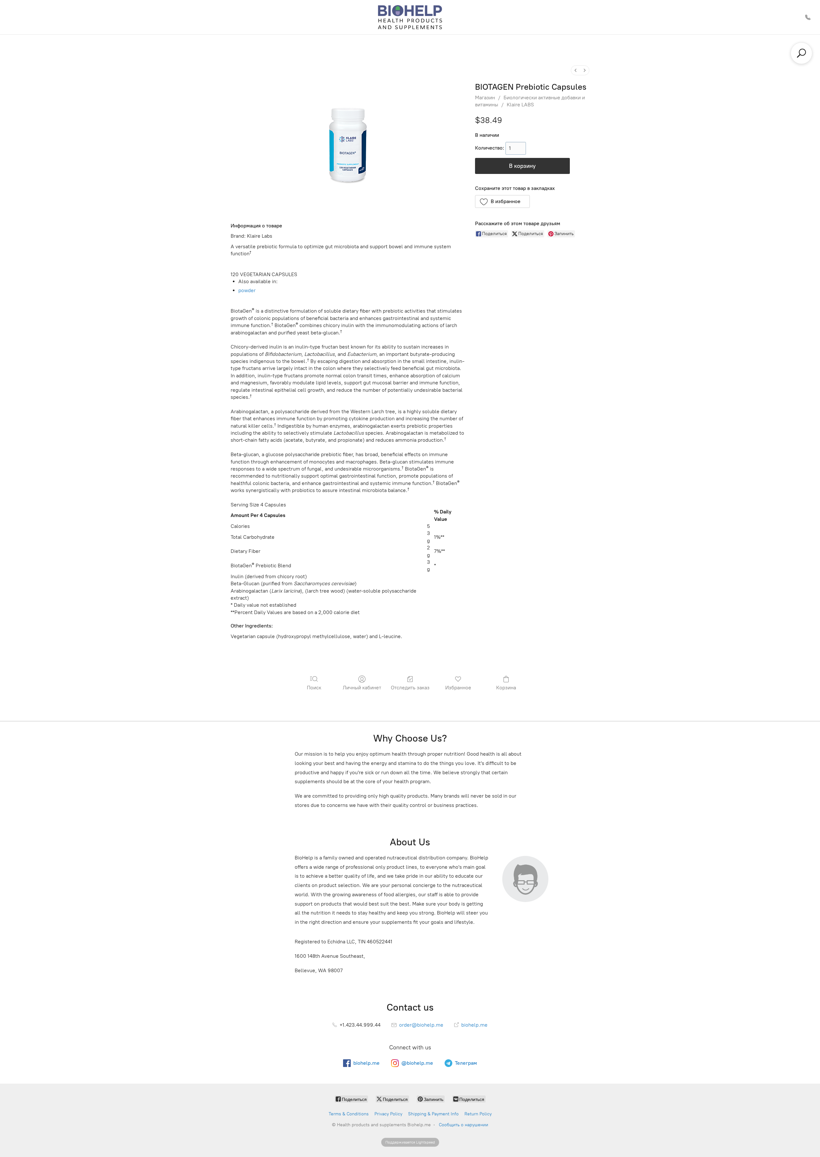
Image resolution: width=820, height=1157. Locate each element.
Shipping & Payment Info (433, 1114)
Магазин (485, 97)
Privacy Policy (388, 1114)
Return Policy (478, 1114)
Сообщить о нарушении (463, 1125)
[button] (502, 201)
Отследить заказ (410, 688)
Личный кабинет (362, 688)
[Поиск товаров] (801, 53)
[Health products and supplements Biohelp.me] (410, 17)
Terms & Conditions (349, 1114)
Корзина (506, 688)
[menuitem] (575, 70)
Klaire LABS (520, 105)
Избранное (458, 688)
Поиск (314, 688)
